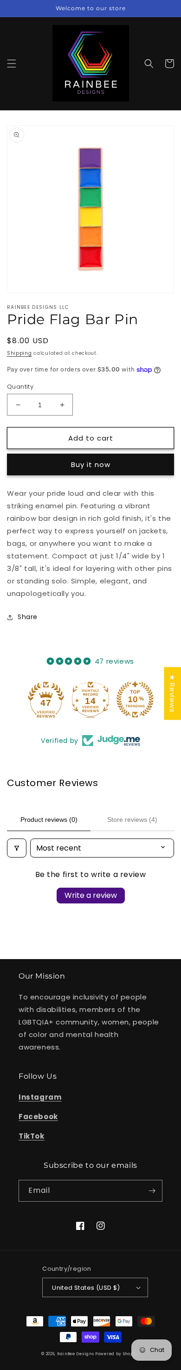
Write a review (91, 895)
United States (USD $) (86, 1287)
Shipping (19, 353)
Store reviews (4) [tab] (132, 819)
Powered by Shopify (117, 1354)
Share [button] (28, 616)
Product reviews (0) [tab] (49, 819)
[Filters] (16, 848)
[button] (11, 63)
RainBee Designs (76, 1354)
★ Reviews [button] (172, 693)
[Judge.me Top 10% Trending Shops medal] (135, 699)
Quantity (20, 386)
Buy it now (90, 464)
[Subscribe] (152, 1191)
